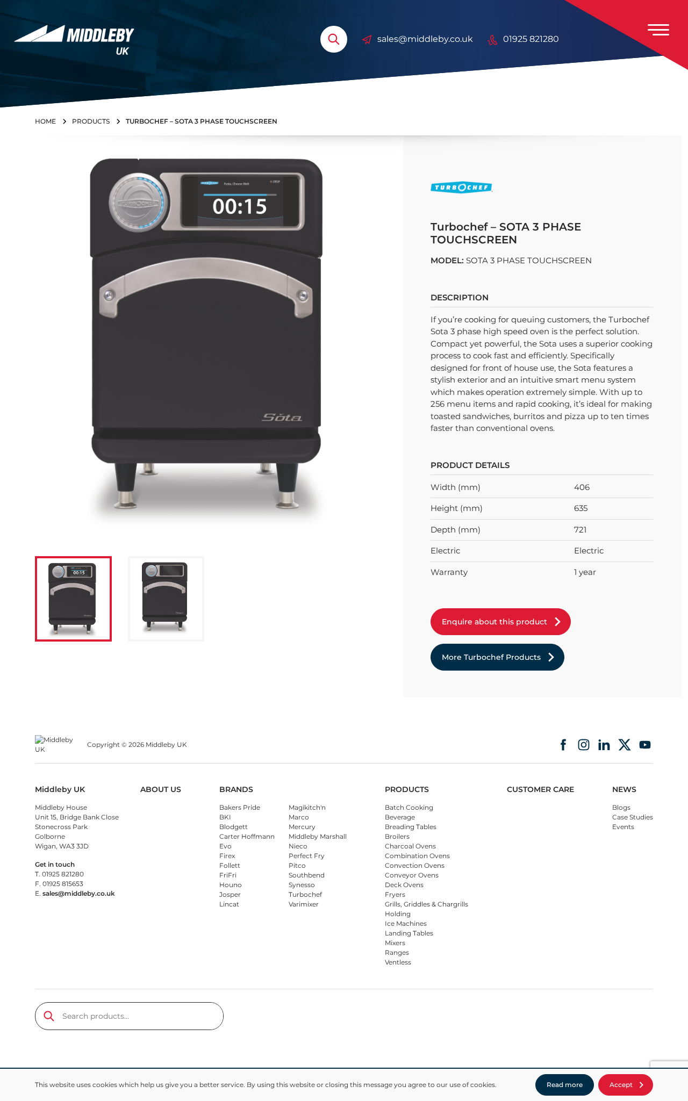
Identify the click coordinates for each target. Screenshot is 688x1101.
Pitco (297, 865)
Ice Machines (406, 923)
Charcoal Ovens (410, 846)
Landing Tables (409, 933)
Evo (225, 846)
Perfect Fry (307, 856)
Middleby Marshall (318, 836)
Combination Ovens (417, 856)
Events (623, 827)
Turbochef (305, 894)
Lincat (229, 904)
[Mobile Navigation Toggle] (658, 29)
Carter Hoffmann (247, 836)
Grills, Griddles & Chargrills (426, 904)
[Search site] (333, 39)
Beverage (400, 817)
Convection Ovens (415, 865)
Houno (230, 885)
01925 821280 (531, 39)
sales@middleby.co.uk (425, 39)
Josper (230, 894)
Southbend (307, 875)
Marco (299, 817)
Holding (398, 914)
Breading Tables (410, 827)
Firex (227, 856)
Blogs (621, 807)
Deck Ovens (404, 885)
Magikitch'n (307, 807)
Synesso (302, 885)
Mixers (395, 943)
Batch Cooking (409, 807)
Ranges (397, 952)
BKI (225, 817)
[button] (73, 599)
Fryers (395, 894)
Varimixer (304, 904)
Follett (229, 865)
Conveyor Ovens (412, 875)
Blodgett (233, 827)
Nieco (298, 846)
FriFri (227, 875)
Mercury (302, 827)
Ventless (398, 962)
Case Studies (632, 817)
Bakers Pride (239, 807)
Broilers (397, 836)
